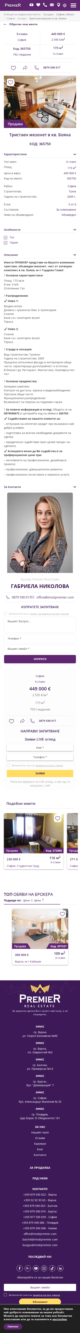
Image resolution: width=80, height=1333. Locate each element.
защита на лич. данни (49, 765)
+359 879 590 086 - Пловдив (40, 1222)
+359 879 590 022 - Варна (40, 1194)
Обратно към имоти (23, 24)
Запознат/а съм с (39, 613)
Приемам (13, 1326)
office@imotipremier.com (55, 597)
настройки (59, 1319)
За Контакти (12, 487)
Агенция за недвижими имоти (22, 14)
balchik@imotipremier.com (40, 1239)
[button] (65, 5)
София (11, 18)
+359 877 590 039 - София (40, 1217)
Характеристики (15, 154)
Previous (6, 97)
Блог (40, 1149)
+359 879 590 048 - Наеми (40, 1228)
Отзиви (40, 1138)
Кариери (40, 1143)
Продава (48, 14)
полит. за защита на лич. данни (49, 613)
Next (71, 97)
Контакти (40, 1155)
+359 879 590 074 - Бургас (40, 1211)
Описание (11, 255)
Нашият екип (40, 1132)
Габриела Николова (40, 586)
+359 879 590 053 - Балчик (40, 1206)
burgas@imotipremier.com (40, 1245)
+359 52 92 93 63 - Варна (40, 1200)
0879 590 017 (51, 67)
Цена (26, 900)
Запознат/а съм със (37, 765)
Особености (12, 229)
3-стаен (21, 18)
